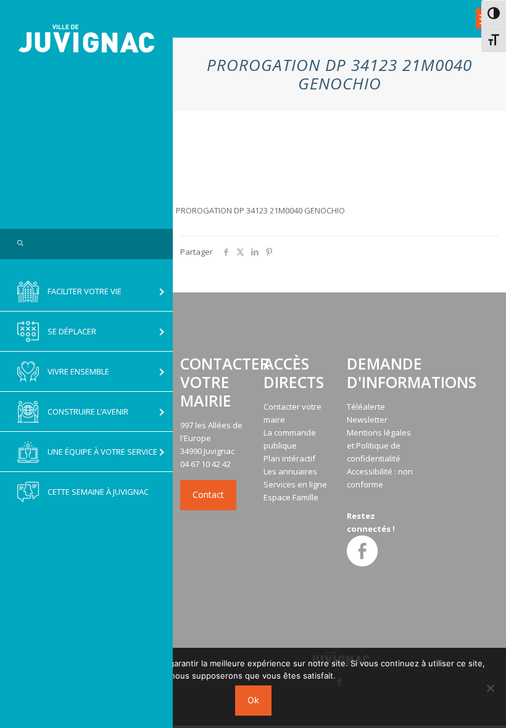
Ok (253, 700)
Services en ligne (295, 484)
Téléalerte (366, 406)
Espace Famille (290, 497)
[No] (490, 688)
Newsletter (367, 419)
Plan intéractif (289, 458)
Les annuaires (290, 471)
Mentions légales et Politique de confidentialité (379, 445)
